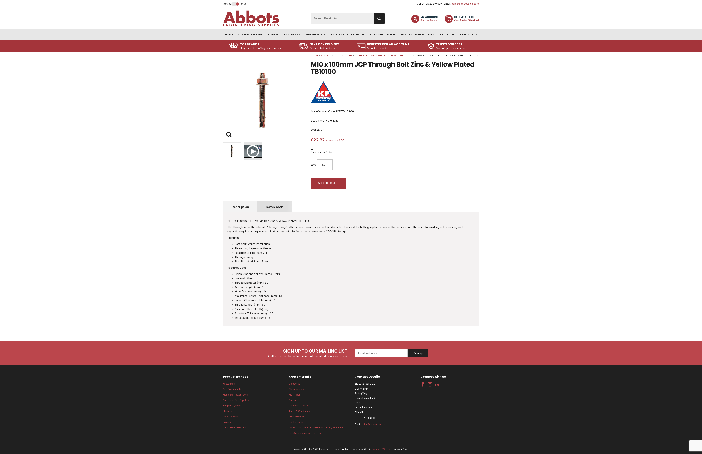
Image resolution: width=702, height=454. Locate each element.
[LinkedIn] (437, 384)
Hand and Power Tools (417, 34)
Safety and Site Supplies (348, 34)
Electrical (446, 34)
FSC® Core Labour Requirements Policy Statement (316, 427)
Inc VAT (227, 3)
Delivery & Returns (299, 405)
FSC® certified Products (236, 427)
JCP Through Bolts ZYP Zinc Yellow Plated (380, 55)
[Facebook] (422, 384)
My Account (295, 394)
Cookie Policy (296, 422)
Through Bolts (343, 55)
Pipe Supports (315, 34)
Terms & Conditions (299, 411)
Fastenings (292, 34)
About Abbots (296, 389)
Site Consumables (382, 34)
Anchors (326, 55)
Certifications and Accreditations (306, 433)
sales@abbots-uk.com (465, 3)
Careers (293, 400)
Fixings (273, 34)
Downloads (274, 207)
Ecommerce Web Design (382, 449)
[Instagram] (430, 384)
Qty (313, 165)
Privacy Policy (296, 416)
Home (229, 34)
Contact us (468, 34)
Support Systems (250, 34)
